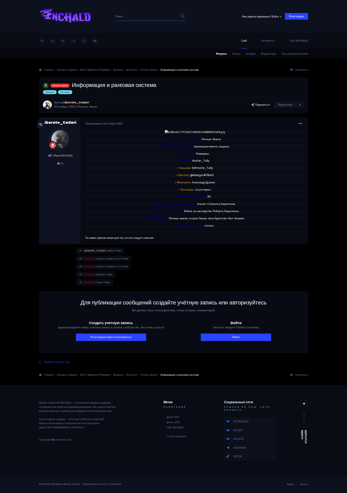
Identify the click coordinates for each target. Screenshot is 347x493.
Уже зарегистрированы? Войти (261, 16)
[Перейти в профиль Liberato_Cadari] (47, 104)
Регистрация (296, 16)
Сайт (244, 41)
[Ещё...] (300, 123)
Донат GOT (172, 417)
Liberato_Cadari (59, 122)
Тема (290, 484)
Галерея (250, 54)
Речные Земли (87, 107)
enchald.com (63, 439)
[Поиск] (182, 16)
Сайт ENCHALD (298, 41)
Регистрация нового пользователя (111, 337)
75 (61, 163)
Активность (268, 41)
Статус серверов (176, 436)
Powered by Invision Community (102, 484)
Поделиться (262, 105)
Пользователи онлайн (295, 54)
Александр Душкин (203, 182)
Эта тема (169, 16)
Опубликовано (104, 124)
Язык (303, 484)
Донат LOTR (173, 422)
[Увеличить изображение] (195, 132)
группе (95, 423)
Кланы (236, 54)
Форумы (221, 54)
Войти (236, 337)
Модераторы (268, 54)
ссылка (208, 226)
